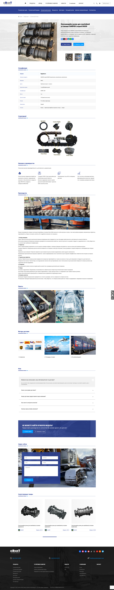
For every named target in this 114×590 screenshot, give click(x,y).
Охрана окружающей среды (40, 569)
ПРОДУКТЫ (32, 3)
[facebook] (80, 551)
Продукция (26, 16)
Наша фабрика (83, 573)
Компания (44, 457)
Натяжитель (92, 10)
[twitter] (94, 551)
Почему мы (82, 569)
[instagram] (83, 551)
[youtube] (89, 551)
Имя (26, 457)
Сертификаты (83, 575)
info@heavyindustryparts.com (97, 558)
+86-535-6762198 (55, 558)
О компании (72, 3)
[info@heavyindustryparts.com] (112, 295)
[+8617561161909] (112, 291)
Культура (82, 571)
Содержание (27, 467)
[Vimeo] (103, 551)
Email (26, 462)
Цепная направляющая (81, 10)
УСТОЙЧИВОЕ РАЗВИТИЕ (51, 3)
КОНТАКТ (81, 3)
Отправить (29, 480)
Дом (21, 16)
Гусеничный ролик (46, 10)
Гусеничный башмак (34, 10)
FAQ (65, 569)
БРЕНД (40, 3)
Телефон (44, 462)
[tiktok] (91, 551)
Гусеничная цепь (22, 10)
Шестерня (61, 10)
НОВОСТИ (63, 3)
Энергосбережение (38, 567)
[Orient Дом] (7, 3)
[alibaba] (100, 551)
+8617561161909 (17, 558)
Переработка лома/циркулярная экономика (44, 571)
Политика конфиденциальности (57, 587)
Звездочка (55, 10)
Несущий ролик (70, 10)
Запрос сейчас (28, 431)
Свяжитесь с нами (41, 431)
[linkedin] (86, 551)
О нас (81, 567)
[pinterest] (97, 551)
